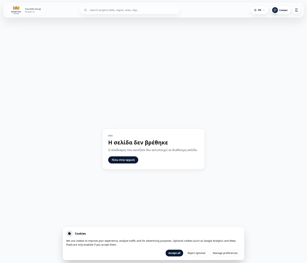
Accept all (174, 253)
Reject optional (196, 253)
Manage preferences (225, 253)
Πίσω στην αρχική (123, 159)
